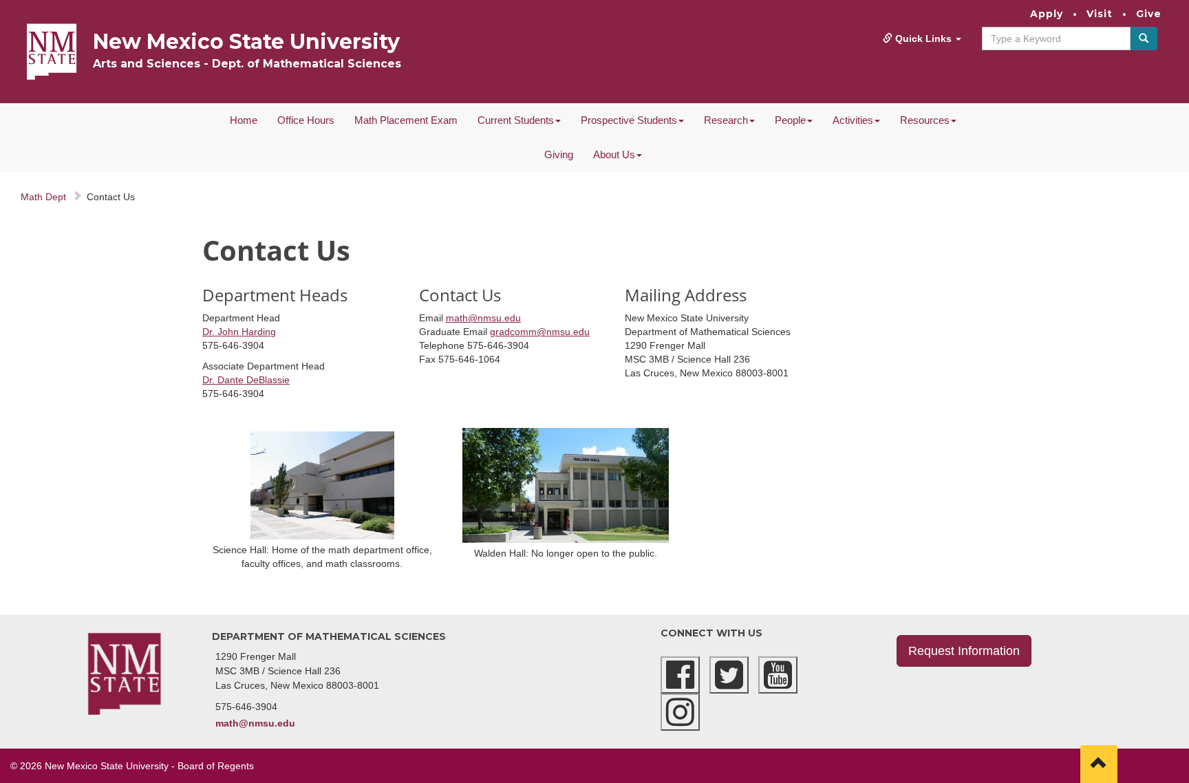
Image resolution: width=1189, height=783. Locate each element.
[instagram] (680, 712)
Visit (1099, 14)
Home (243, 120)
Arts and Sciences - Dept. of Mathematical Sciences (247, 63)
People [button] (790, 120)
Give (1148, 14)
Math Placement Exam (406, 120)
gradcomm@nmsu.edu (540, 331)
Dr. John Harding (239, 331)
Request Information (964, 651)
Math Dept (43, 196)
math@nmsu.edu (483, 317)
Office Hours (305, 120)
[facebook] (680, 675)
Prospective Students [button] (629, 120)
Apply (1046, 14)
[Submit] (1143, 38)
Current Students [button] (516, 120)
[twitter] (729, 675)
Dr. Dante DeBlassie (246, 379)
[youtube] (777, 675)
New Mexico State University (246, 41)
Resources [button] (925, 120)
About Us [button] (614, 154)
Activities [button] (853, 120)
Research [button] (726, 120)
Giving (558, 154)
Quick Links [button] (923, 38)
